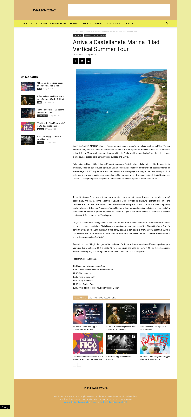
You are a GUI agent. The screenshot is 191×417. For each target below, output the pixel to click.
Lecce (34, 23)
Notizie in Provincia (91, 35)
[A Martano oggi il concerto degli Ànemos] (121, 343)
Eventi (127, 23)
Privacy (94, 402)
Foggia (87, 23)
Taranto (74, 23)
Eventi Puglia (85, 31)
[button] (166, 24)
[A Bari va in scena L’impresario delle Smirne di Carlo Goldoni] (121, 313)
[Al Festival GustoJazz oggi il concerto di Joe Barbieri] (88, 313)
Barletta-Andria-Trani (53, 23)
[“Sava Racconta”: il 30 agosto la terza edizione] (155, 313)
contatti (68, 402)
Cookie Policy (105, 402)
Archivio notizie (81, 402)
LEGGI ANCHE (80, 298)
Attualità (112, 23)
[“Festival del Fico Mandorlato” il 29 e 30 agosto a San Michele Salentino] (88, 343)
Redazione (79, 55)
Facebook (119, 402)
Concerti (40, 142)
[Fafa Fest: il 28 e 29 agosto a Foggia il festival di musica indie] (155, 343)
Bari (25, 23)
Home (75, 31)
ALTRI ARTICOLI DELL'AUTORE (102, 298)
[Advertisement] (119, 10)
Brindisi (99, 23)
